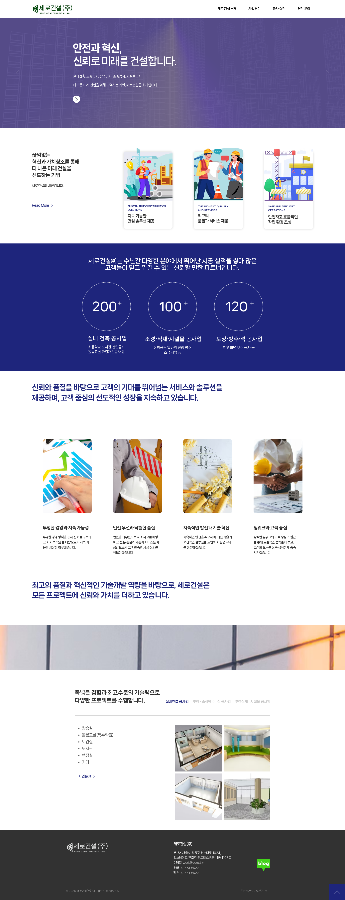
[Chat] (337, 892)
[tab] (177, 701)
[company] (76, 99)
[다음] (327, 72)
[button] (227, 9)
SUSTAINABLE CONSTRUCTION (147, 206)
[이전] (17, 72)
